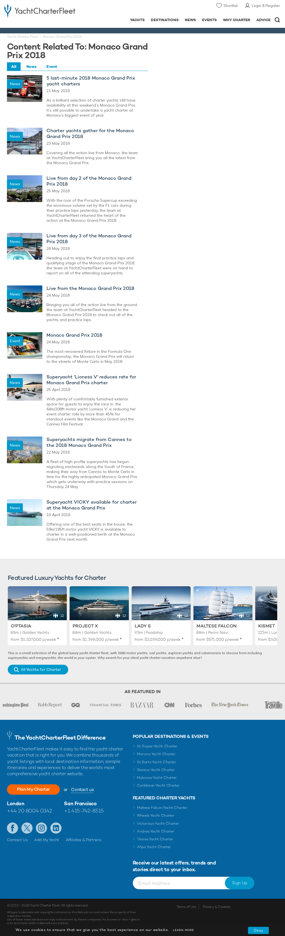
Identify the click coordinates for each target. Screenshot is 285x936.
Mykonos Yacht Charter (157, 777)
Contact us (82, 789)
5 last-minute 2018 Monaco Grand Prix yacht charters (90, 81)
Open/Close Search (277, 20)
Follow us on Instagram (41, 828)
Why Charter (236, 20)
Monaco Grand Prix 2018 (74, 335)
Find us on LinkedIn (56, 828)
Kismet (266, 626)
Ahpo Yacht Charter (154, 846)
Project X (85, 626)
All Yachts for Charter (41, 669)
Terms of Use (186, 907)
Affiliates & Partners (83, 839)
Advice (263, 20)
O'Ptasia (21, 626)
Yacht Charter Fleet (22, 37)
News (190, 20)
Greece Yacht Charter (156, 769)
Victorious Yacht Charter (158, 823)
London (15, 803)
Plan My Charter (33, 789)
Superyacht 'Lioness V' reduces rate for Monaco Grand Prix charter (91, 380)
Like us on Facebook (12, 828)
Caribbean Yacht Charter (158, 785)
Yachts (137, 20)
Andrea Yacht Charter (156, 831)
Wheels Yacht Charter (156, 815)
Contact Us (17, 839)
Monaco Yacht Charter (156, 754)
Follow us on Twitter (27, 828)
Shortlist (230, 5)
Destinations (165, 20)
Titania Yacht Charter (155, 839)
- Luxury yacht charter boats (39, 10)
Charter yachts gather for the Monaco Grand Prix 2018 (90, 133)
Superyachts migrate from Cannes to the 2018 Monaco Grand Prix (89, 442)
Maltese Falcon (216, 626)
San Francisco (80, 803)
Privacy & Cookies (216, 907)
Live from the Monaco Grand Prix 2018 (90, 288)
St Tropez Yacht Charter (157, 746)
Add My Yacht (46, 839)
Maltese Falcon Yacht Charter (162, 807)
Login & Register (266, 5)
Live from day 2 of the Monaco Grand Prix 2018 (88, 181)
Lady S (143, 626)
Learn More (183, 930)
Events (209, 20)
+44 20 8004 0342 (29, 810)
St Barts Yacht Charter (156, 762)
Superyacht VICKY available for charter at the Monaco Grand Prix (91, 505)
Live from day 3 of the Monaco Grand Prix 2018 (88, 239)
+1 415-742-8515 (84, 810)
